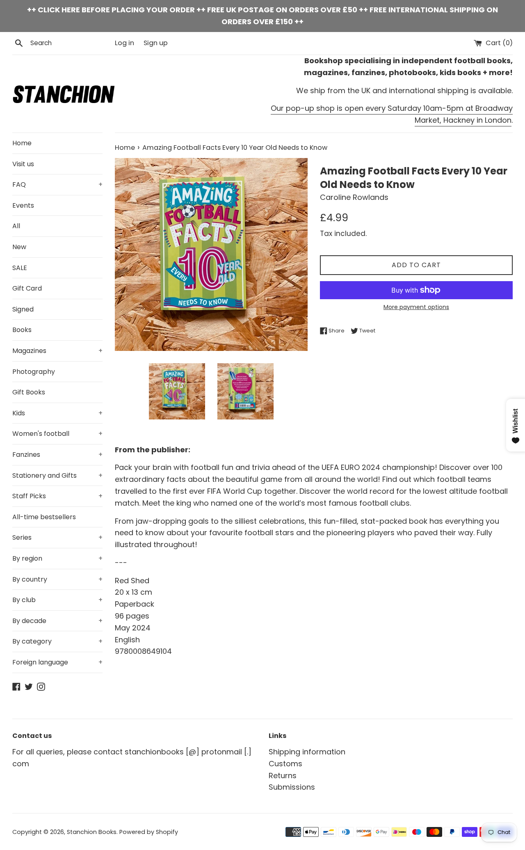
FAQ (57, 184)
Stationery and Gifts (57, 475)
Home (22, 143)
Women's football (57, 433)
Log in (124, 43)
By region (57, 558)
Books (22, 330)
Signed (23, 309)
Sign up (156, 43)
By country (57, 579)
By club (57, 600)
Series (57, 537)
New (19, 247)
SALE (19, 268)
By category (57, 641)
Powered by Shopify (148, 832)
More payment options (416, 307)
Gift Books (28, 392)
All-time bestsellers (44, 517)
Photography (33, 371)
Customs (285, 763)
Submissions (292, 787)
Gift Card (27, 288)
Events (23, 205)
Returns (283, 775)
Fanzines (57, 454)
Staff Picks (57, 496)
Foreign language (57, 662)
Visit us (23, 164)
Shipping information (307, 752)
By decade (57, 620)
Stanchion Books (91, 832)
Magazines (57, 350)
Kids (57, 413)
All (16, 226)
